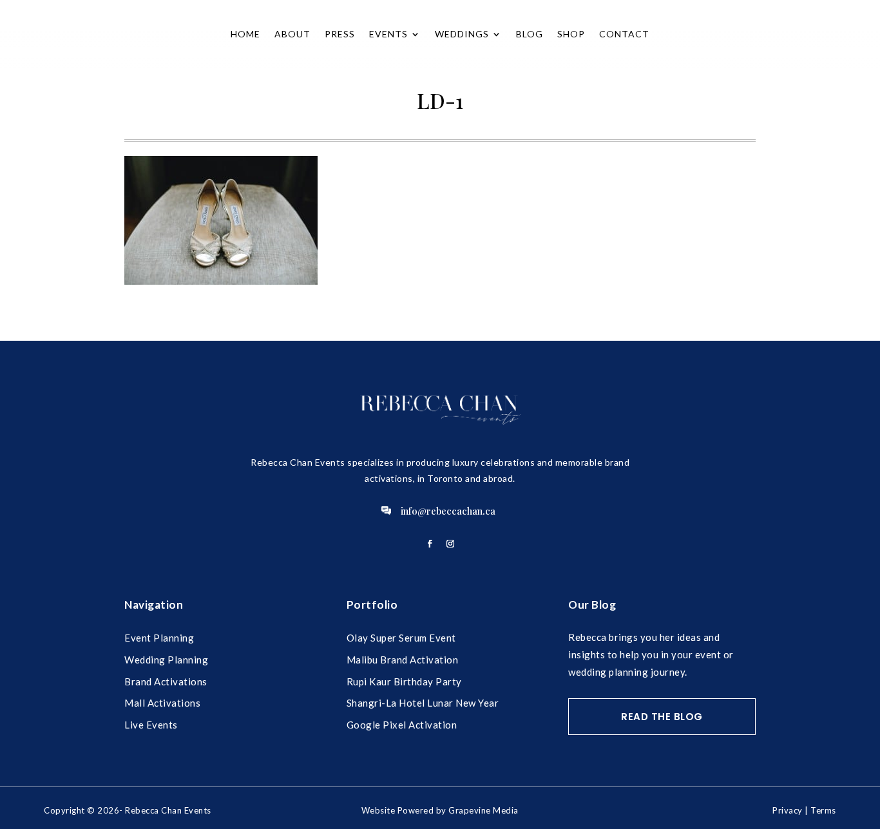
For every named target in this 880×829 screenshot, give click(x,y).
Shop (571, 33)
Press (340, 33)
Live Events (151, 724)
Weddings (462, 33)
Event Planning (159, 637)
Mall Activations (162, 703)
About (292, 33)
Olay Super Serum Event (401, 637)
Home (245, 33)
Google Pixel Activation (402, 724)
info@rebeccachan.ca (448, 510)
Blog (529, 33)
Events (388, 33)
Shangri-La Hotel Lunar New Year (423, 703)
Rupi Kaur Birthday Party (404, 681)
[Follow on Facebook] (429, 543)
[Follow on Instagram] (450, 543)
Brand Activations (165, 681)
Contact (624, 33)
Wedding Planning (166, 659)
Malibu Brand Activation (403, 659)
